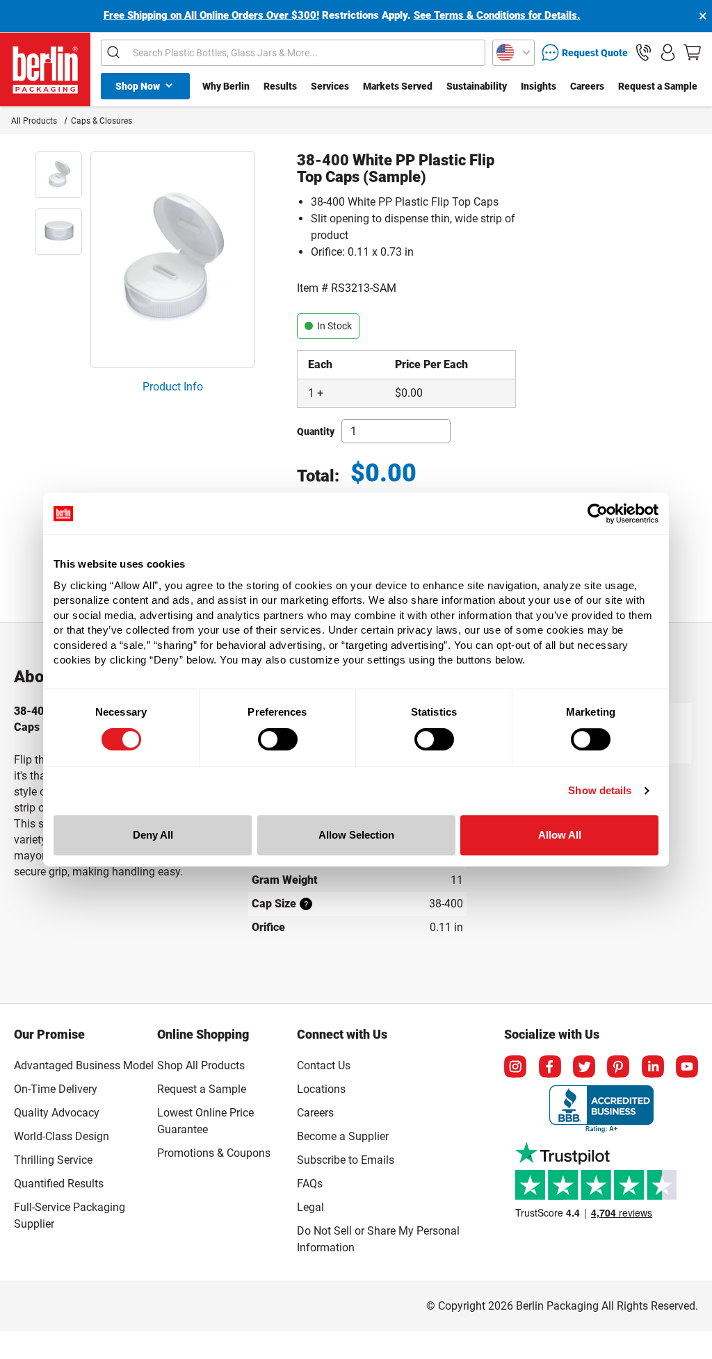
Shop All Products (201, 1065)
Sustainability (476, 86)
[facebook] (550, 1066)
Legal (310, 1207)
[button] (643, 52)
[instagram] (515, 1066)
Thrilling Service (53, 1160)
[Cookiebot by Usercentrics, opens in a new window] (597, 513)
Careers (587, 86)
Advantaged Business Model (84, 1065)
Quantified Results (59, 1183)
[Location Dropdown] (513, 53)
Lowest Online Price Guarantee (205, 1121)
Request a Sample (657, 86)
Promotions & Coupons (213, 1153)
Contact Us (323, 1065)
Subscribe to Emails (345, 1160)
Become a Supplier (343, 1136)
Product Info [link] (173, 386)
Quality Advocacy (56, 1112)
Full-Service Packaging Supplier (69, 1215)
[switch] (278, 739)
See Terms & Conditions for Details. (497, 15)
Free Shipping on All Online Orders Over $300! (211, 15)
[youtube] (687, 1066)
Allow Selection (356, 835)
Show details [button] (599, 790)
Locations (321, 1089)
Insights (538, 86)
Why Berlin (226, 86)
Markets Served (397, 86)
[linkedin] (653, 1066)
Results (280, 86)
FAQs (310, 1183)
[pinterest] (618, 1066)
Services (330, 86)
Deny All (153, 835)
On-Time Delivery (55, 1089)
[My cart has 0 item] (692, 52)
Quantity (315, 431)
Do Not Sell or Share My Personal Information (378, 1236)
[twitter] (584, 1066)
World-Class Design (61, 1136)
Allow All (559, 835)
